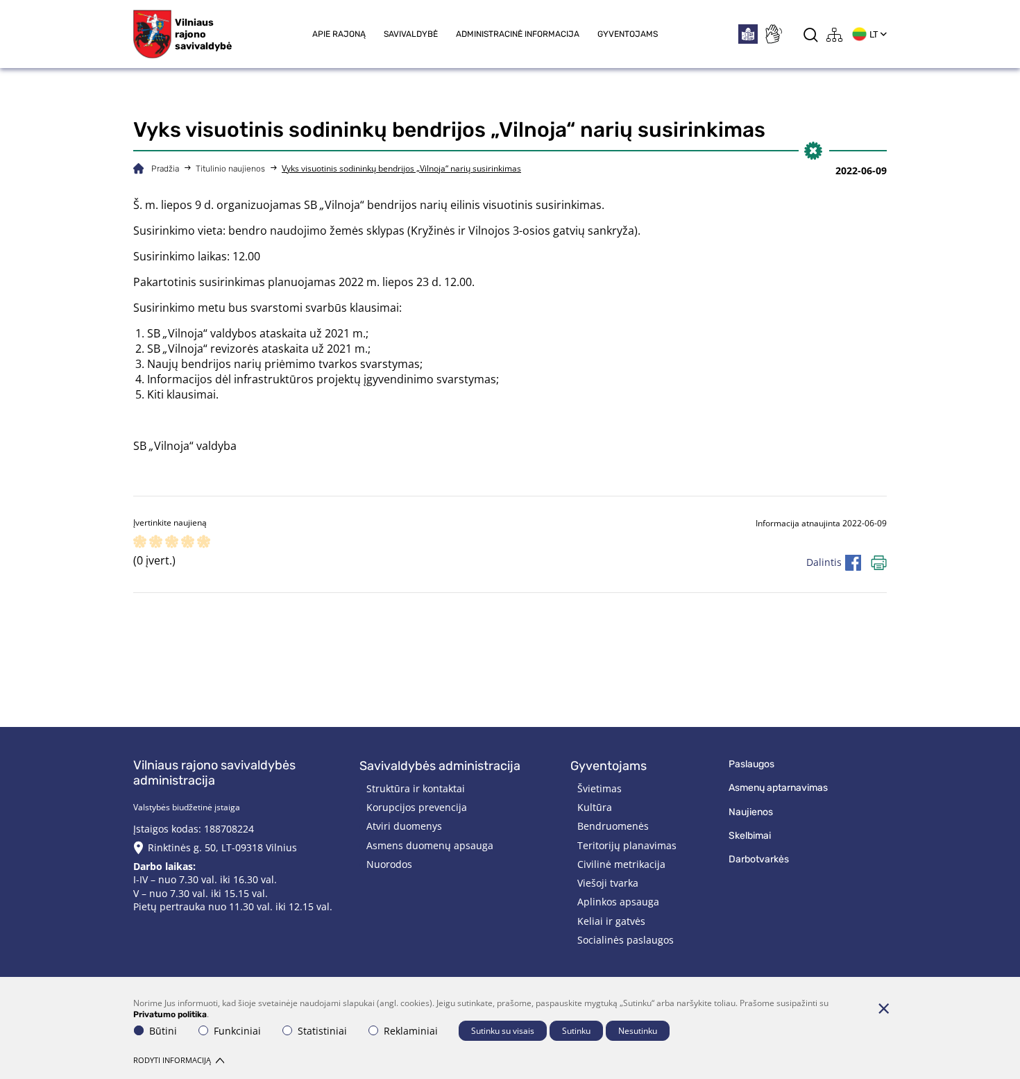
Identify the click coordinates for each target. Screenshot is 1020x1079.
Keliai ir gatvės (611, 921)
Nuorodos (389, 864)
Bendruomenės (613, 826)
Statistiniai (322, 1030)
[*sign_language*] (773, 34)
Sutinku (576, 1031)
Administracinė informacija (517, 34)
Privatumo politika (170, 1014)
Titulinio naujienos (230, 169)
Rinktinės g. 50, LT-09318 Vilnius (222, 847)
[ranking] (203, 543)
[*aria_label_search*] (811, 34)
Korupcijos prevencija (416, 807)
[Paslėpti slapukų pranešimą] (883, 1008)
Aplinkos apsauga (618, 901)
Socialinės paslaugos (625, 939)
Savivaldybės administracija (439, 765)
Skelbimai (750, 836)
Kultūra (594, 807)
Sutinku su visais (502, 1031)
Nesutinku (637, 1031)
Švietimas (599, 788)
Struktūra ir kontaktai (415, 788)
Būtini (163, 1030)
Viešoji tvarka (607, 882)
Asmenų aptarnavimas (778, 788)
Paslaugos (751, 764)
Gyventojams (627, 34)
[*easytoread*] (748, 34)
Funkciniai (237, 1030)
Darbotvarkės (759, 859)
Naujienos (751, 812)
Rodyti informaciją (172, 1060)
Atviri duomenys (404, 826)
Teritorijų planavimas (627, 845)
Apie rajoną (339, 34)
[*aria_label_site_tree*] (834, 34)
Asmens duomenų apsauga (429, 845)
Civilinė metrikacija (621, 864)
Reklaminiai (411, 1030)
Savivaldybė (411, 34)
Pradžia (165, 169)
